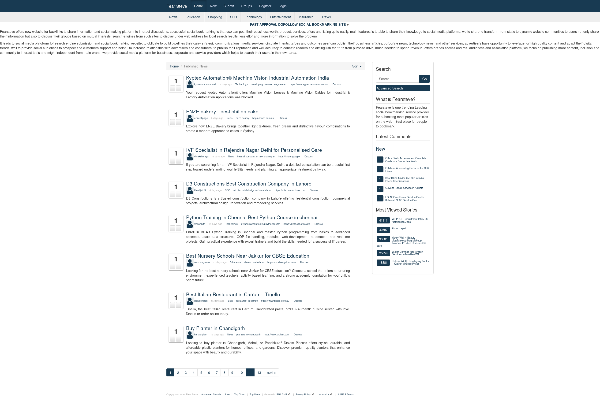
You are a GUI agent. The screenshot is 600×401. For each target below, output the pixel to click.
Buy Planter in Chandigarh (215, 327)
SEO (233, 17)
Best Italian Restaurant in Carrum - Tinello (233, 294)
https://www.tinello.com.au (275, 300)
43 (259, 372)
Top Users (255, 394)
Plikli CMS (282, 394)
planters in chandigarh (248, 334)
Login (282, 6)
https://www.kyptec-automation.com (309, 84)
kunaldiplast (200, 334)
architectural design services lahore (252, 190)
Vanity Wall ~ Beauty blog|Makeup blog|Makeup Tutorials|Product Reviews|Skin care (402, 241)
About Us (324, 394)
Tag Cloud (239, 394)
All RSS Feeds (346, 394)
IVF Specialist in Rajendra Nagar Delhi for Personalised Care (254, 149)
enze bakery (242, 118)
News (173, 17)
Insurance (306, 17)
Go (424, 78)
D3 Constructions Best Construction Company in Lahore (248, 183)
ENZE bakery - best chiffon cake (222, 111)
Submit (229, 6)
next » (271, 372)
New (213, 6)
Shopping (215, 17)
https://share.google (289, 156)
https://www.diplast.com (276, 334)
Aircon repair (399, 228)
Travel (326, 17)
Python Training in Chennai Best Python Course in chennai (251, 217)
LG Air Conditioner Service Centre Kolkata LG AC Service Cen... (404, 198)
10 (241, 372)
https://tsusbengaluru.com (281, 262)
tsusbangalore (202, 262)
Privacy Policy (303, 394)
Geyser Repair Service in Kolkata (404, 187)
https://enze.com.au (263, 118)
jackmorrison (201, 300)
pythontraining (257, 224)
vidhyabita (199, 224)
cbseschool (250, 262)
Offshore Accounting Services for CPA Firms (407, 169)
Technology (253, 17)
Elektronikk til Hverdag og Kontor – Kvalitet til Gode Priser (410, 262)
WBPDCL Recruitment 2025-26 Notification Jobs (410, 220)
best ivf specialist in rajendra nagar (256, 156)
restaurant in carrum (247, 300)
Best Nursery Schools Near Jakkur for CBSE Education (247, 255)
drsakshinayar (201, 156)
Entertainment (280, 17)
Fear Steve (176, 6)
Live (227, 394)
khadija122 (200, 190)
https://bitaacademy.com (297, 224)
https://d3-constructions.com (290, 190)
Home (198, 6)
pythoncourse (273, 224)
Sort (355, 66)
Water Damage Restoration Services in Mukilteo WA (407, 253)
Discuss (337, 84)
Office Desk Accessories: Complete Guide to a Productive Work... (405, 159)
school (260, 262)
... (250, 372)
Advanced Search (390, 88)
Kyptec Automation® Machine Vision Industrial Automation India (257, 77)
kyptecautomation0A (205, 84)
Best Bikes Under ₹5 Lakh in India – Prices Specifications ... (405, 179)
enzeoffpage (201, 118)
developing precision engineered (268, 84)
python (245, 224)
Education (192, 17)
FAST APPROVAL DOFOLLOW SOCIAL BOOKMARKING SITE (298, 24)
